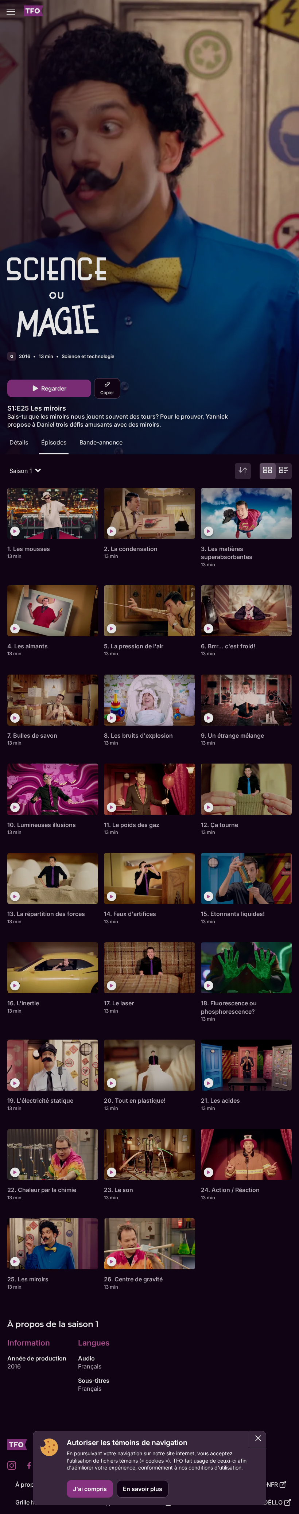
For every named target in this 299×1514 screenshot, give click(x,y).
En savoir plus (142, 1488)
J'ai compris (90, 1488)
